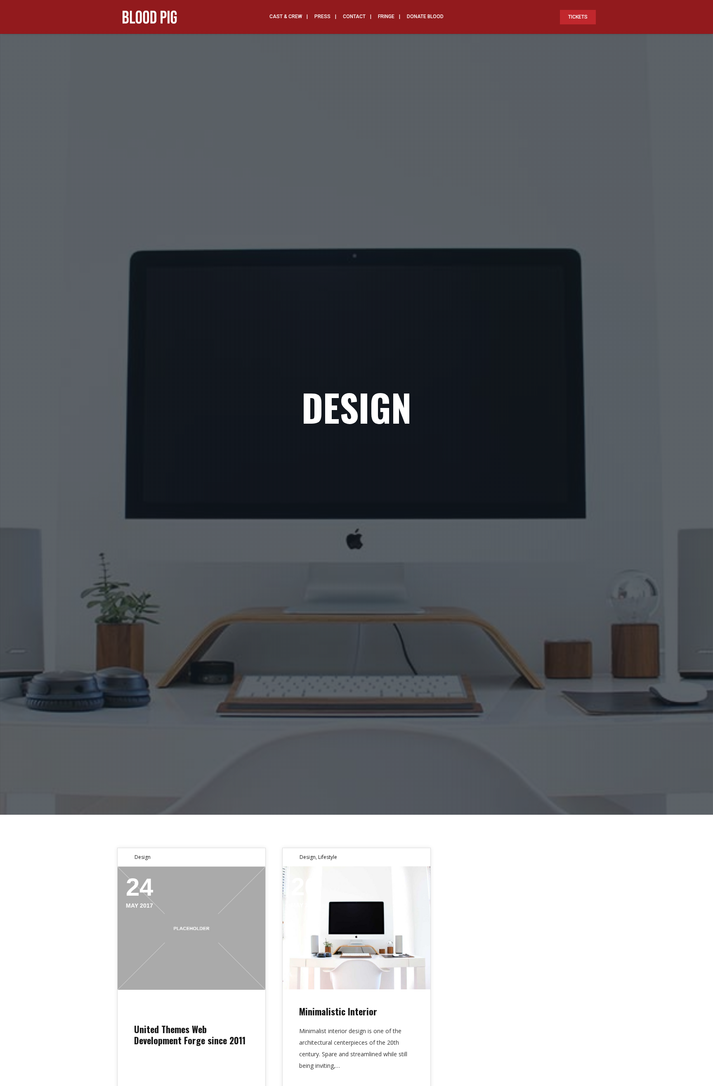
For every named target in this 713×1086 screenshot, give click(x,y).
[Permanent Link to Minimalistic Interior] (356, 927)
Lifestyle (327, 857)
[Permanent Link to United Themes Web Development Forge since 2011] (191, 928)
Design (143, 857)
